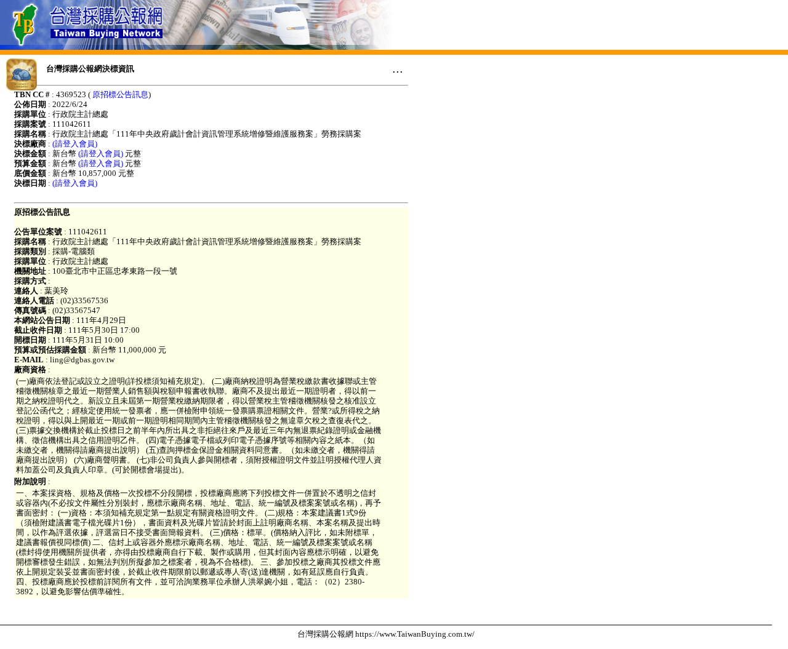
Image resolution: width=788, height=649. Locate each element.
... (397, 68)
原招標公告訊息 (120, 94)
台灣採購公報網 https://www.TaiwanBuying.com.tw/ (386, 634)
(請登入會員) (74, 143)
